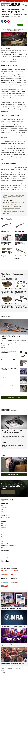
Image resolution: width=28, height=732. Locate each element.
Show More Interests (17, 474)
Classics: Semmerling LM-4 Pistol (8, 360)
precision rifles (15, 196)
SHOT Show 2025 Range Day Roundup (13, 212)
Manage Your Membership (6, 558)
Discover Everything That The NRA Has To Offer (12, 644)
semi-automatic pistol (19, 434)
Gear (2, 529)
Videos (2, 536)
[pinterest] (8, 21)
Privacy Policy (3, 668)
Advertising (3, 505)
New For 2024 (9, 17)
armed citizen (11, 434)
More (9, 316)
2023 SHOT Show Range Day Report (13, 206)
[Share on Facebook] (2, 21)
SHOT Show (16, 195)
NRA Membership (4, 552)
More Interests (14, 410)
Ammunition (3, 527)
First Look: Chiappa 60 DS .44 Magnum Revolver (8, 369)
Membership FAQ (4, 556)
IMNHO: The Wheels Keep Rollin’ (12, 337)
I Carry (3, 456)
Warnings (2, 670)
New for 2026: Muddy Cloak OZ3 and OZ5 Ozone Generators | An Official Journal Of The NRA (7, 291)
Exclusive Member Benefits (6, 554)
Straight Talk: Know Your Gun (8, 377)
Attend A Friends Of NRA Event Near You (12, 663)
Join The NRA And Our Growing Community (13, 626)
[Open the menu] (25, 4)
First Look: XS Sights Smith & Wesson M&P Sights (8, 351)
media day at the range (8, 195)
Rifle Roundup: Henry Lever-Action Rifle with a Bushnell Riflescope (13, 203)
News (2, 17)
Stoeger (14, 82)
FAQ (2, 509)
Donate (17, 1)
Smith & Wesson (21, 186)
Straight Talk (5, 434)
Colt (12, 147)
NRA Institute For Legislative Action (8, 545)
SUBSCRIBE (7, 492)
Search (2, 513)
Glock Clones (9, 196)
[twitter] (5, 21)
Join (10, 1)
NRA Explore (3, 547)
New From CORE (7, 213)
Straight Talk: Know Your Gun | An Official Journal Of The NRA (12, 431)
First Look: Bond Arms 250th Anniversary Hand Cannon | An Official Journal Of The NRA (21, 306)
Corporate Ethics (18, 668)
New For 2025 (4, 525)
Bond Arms (6, 187)
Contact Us (3, 507)
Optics (2, 533)
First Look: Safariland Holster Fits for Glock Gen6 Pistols (8, 386)
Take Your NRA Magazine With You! (11, 608)
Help (2, 511)
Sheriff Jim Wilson (6, 413)
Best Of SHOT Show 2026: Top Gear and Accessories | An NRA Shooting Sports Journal (20, 291)
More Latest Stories (17, 397)
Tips (4, 347)
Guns (5, 17)
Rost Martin (4, 89)
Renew (13, 1)
